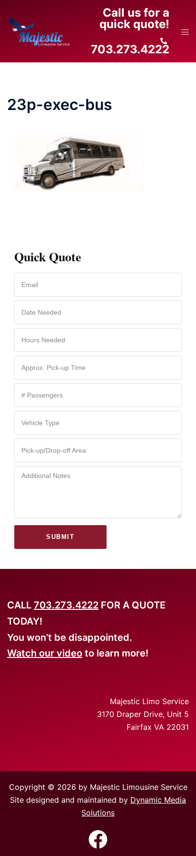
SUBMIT (60, 536)
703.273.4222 (66, 605)
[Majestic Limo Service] (38, 30)
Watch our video (44, 653)
